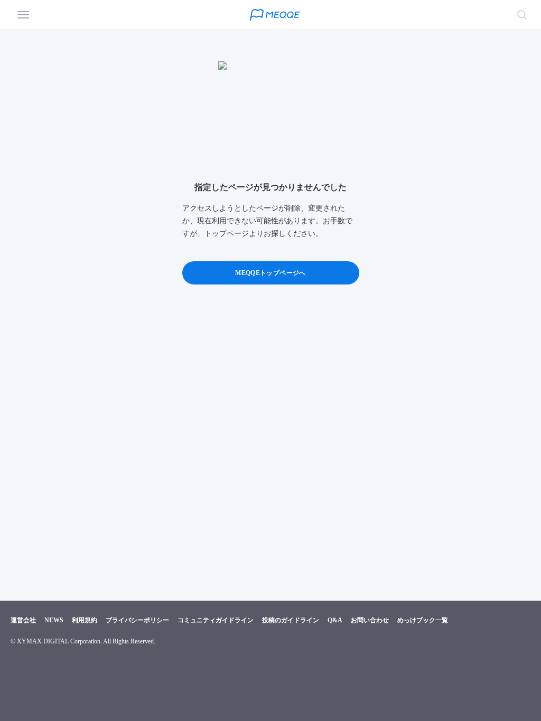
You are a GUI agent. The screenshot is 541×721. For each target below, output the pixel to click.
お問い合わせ (370, 620)
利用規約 (84, 620)
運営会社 (23, 620)
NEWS (53, 620)
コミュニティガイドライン (216, 620)
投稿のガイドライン (290, 620)
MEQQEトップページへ (270, 273)
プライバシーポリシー (137, 620)
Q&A (335, 620)
